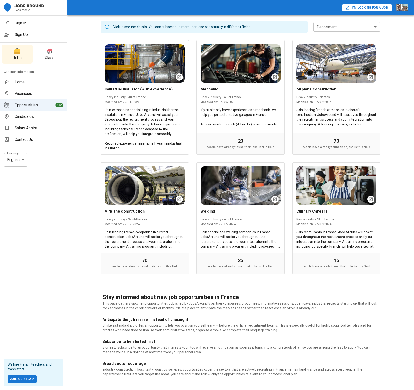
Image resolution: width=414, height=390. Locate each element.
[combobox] (343, 26)
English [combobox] (13, 160)
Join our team (22, 379)
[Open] (375, 26)
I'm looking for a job (370, 7)
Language (13, 153)
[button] (33, 23)
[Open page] (179, 77)
